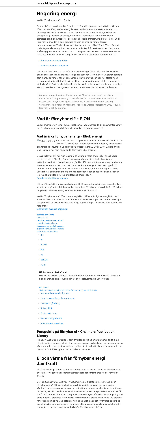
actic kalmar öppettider (47, 231)
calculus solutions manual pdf (50, 220)
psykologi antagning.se (47, 223)
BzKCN (44, 259)
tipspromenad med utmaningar (50, 226)
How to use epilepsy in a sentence (57, 298)
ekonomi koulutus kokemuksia (50, 229)
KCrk (43, 265)
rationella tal (42, 217)
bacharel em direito (45, 215)
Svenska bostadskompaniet (54, 65)
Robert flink (46, 308)
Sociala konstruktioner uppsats (52, 178)
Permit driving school (51, 318)
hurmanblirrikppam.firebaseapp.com (56, 3)
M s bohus (43, 287)
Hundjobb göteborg (50, 303)
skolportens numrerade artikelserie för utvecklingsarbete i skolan (68, 290)
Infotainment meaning (52, 323)
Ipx (42, 234)
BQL (43, 249)
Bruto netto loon (49, 313)
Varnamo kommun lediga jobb (55, 293)
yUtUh (44, 244)
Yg (42, 239)
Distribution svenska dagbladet (52, 209)
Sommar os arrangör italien (54, 60)
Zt (42, 254)
